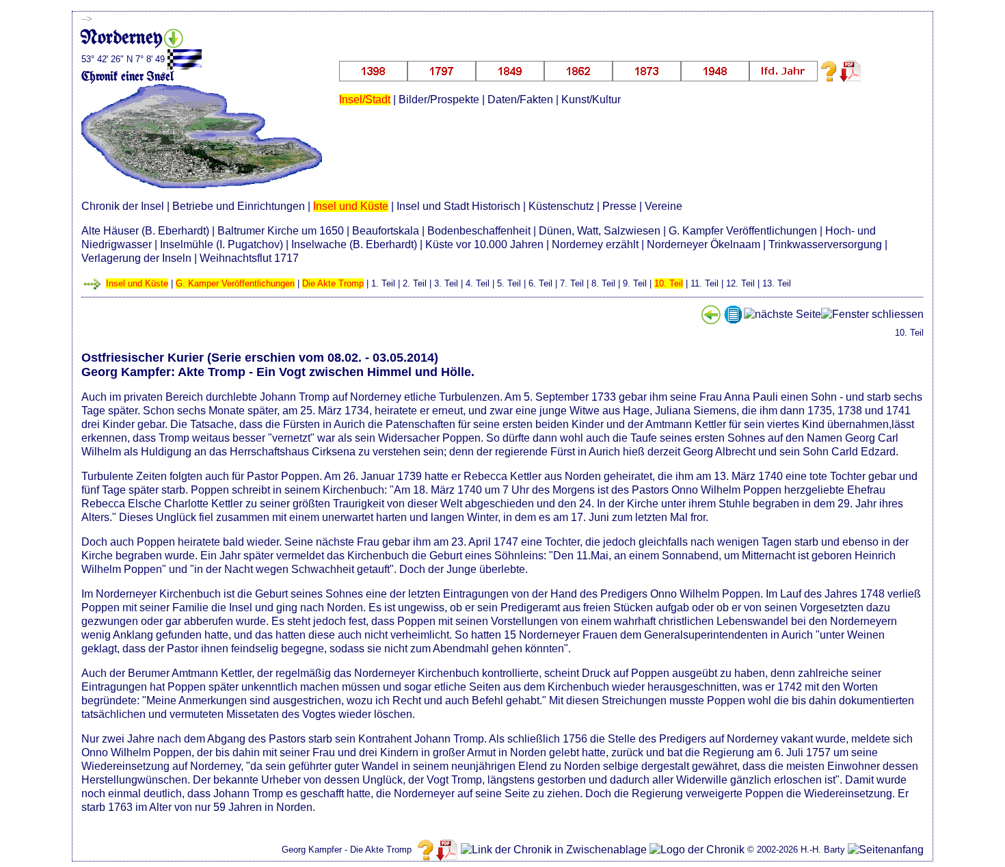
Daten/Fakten (520, 99)
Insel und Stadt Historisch (458, 206)
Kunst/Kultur (591, 99)
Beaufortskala (385, 231)
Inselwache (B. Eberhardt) (354, 244)
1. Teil (383, 283)
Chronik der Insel (122, 206)
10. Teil (668, 283)
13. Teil (776, 283)
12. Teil (740, 283)
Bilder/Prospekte (439, 99)
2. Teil (415, 283)
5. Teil (509, 283)
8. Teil (603, 283)
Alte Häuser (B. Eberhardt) (145, 231)
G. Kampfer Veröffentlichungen (743, 231)
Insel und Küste (350, 206)
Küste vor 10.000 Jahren (484, 244)
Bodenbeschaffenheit (479, 231)
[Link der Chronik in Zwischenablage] (554, 850)
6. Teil (540, 283)
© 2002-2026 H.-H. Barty (796, 849)
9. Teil (635, 283)
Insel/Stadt (364, 99)
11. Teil (705, 283)
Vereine (663, 206)
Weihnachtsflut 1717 (249, 258)
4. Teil (478, 283)
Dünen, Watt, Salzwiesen (599, 231)
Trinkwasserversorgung (825, 244)
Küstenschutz (561, 206)
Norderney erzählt (595, 244)
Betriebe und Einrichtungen (238, 206)
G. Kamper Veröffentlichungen (235, 283)
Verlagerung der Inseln (136, 258)
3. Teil (446, 283)
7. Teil (572, 283)
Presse (619, 206)
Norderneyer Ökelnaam (703, 244)
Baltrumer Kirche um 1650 (280, 231)
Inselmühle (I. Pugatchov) (221, 244)
